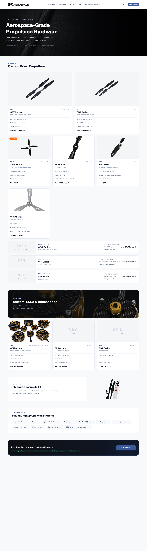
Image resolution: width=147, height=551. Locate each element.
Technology (63, 4)
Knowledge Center (91, 4)
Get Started (133, 4)
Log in (123, 4)
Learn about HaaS (124, 448)
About (72, 4)
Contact (80, 4)
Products (51, 4)
